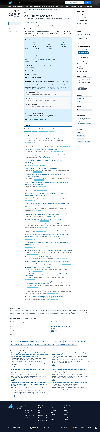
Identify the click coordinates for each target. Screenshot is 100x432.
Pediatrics (13, 341)
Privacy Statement (42, 420)
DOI (49, 18)
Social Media (67, 405)
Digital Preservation (43, 417)
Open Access (28, 410)
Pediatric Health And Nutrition (17, 323)
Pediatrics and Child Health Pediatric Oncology (44, 344)
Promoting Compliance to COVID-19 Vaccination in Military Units (41, 168)
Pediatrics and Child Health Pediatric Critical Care (52, 341)
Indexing (67, 6)
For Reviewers (88, 6)
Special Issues (54, 6)
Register (87, 2)
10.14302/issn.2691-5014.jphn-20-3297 (42, 59)
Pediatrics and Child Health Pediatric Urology (66, 344)
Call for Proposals (29, 415)
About (43, 3)
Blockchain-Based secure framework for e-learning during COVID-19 (43, 189)
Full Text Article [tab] (13, 23)
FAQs (52, 419)
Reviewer (53, 410)
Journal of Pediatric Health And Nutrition (36, 9)
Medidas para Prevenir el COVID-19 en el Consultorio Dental (41, 256)
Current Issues (37, 6)
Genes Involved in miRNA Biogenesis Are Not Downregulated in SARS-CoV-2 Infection (47, 138)
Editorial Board (20, 6)
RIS (32, 117)
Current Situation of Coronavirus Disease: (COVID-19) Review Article (43, 219)
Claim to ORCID (84, 52)
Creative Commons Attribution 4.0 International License (58, 427)
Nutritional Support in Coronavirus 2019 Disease (38, 267)
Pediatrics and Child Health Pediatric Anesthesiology (28, 341)
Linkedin (89, 427)
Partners (66, 407)
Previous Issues (46, 6)
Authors (53, 405)
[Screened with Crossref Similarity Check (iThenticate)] (82, 88)
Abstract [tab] (11, 26)
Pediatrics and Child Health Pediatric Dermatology (76, 341)
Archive (61, 6)
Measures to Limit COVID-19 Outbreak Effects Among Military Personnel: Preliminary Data (49, 250)
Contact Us (66, 419)
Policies (49, 3)
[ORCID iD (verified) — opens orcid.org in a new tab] (34, 22)
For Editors (80, 6)
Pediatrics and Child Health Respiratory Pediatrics (21, 347)
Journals (59, 3)
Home (36, 3)
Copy (54, 59)
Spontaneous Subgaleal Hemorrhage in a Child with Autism (69, 382)
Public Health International (84, 118)
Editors (53, 407)
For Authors (73, 6)
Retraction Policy (42, 415)
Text (44, 117)
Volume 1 (79, 109)
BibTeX (35, 117)
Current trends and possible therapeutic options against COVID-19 (43, 223)
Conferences (28, 417)
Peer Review (28, 412)
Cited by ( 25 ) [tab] (13, 32)
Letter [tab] (11, 29)
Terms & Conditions (43, 422)
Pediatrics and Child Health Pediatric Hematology (21, 344)
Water (79, 124)
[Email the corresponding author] (36, 22)
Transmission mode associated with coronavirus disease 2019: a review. (44, 296)
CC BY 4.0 (68, 18)
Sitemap (66, 417)
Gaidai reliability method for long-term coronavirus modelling (41, 145)
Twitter (82, 427)
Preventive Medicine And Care (84, 123)
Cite (52, 332)
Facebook (76, 427)
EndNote (40, 117)
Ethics (39, 412)
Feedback (40, 407)
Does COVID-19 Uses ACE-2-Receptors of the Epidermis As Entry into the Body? (46, 230)
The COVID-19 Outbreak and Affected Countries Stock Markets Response (44, 290)
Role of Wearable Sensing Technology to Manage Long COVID (41, 149)
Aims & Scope (29, 6)
